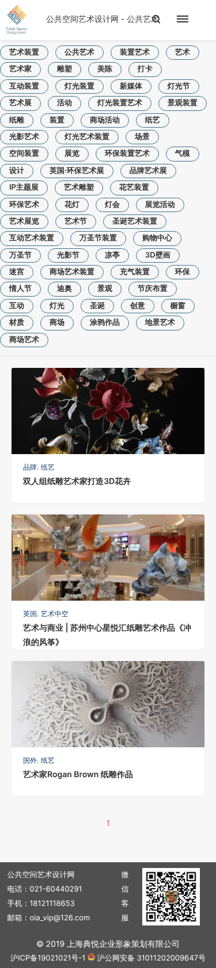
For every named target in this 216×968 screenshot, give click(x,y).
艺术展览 (24, 221)
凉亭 (112, 255)
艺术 (182, 52)
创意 (137, 305)
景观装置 (183, 102)
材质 (16, 322)
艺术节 (76, 221)
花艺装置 (134, 187)
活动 (64, 102)
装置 (57, 120)
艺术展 (20, 102)
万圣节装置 (98, 238)
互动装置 (24, 86)
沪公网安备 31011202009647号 (151, 958)
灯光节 (179, 86)
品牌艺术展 (148, 170)
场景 (142, 136)
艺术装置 (24, 52)
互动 (16, 305)
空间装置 (24, 153)
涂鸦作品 (105, 322)
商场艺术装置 (72, 271)
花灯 (72, 204)
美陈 (104, 69)
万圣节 (20, 255)
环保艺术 (24, 204)
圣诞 (97, 305)
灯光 (57, 305)
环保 (182, 271)
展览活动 (160, 204)
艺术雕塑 (79, 187)
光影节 (68, 255)
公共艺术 (79, 52)
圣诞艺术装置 (134, 221)
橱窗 (177, 305)
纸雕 (16, 120)
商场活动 (105, 120)
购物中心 (157, 238)
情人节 (20, 288)
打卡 (145, 69)
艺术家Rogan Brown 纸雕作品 (78, 774)
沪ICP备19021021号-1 (47, 958)
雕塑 (64, 69)
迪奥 (64, 288)
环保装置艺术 (127, 153)
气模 (182, 153)
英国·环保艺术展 (77, 170)
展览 (72, 153)
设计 (16, 170)
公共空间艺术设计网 (82, 19)
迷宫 (16, 271)
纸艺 (152, 120)
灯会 (112, 204)
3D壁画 (157, 255)
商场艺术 (24, 339)
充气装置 (135, 271)
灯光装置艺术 (119, 102)
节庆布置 (153, 288)
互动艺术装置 (31, 238)
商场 (57, 322)
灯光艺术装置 (87, 136)
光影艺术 (24, 136)
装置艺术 (135, 52)
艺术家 (20, 69)
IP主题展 (24, 187)
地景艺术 (160, 322)
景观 (104, 288)
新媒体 (131, 86)
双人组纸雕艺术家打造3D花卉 (77, 481)
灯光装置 (79, 86)
